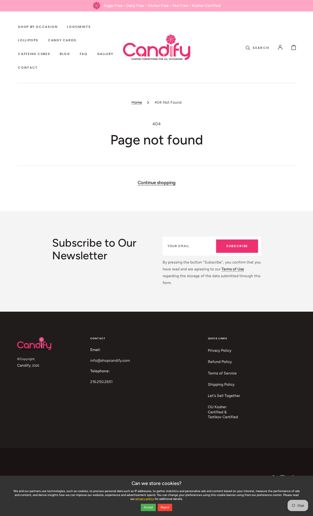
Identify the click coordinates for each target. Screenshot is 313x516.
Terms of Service (222, 373)
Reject (165, 507)
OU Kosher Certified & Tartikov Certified (223, 412)
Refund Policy (220, 361)
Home (137, 102)
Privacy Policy (219, 350)
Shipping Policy (221, 384)
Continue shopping (157, 182)
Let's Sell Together (224, 395)
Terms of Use (233, 269)
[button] (257, 47)
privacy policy (144, 499)
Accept (148, 507)
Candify (24, 365)
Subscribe (237, 246)
